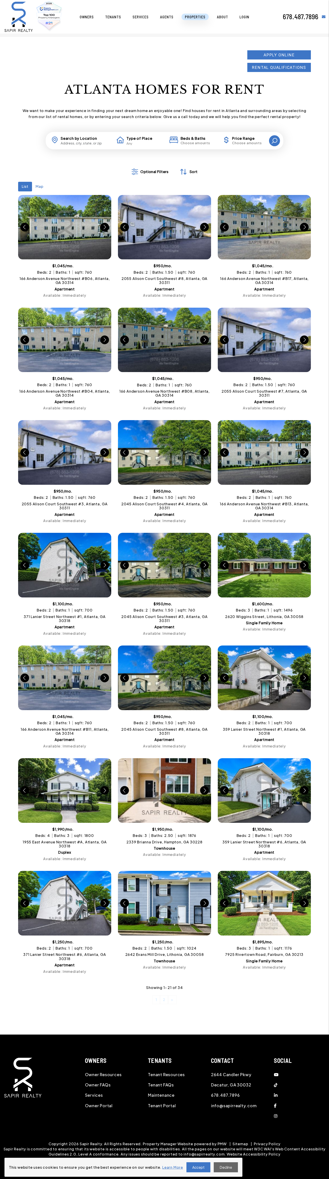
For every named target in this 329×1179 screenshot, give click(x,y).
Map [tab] (39, 186)
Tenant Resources (166, 1074)
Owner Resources (103, 1074)
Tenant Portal (162, 1105)
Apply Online (279, 55)
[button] (324, 16)
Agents (166, 17)
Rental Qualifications (279, 67)
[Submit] (274, 140)
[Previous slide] (24, 227)
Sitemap (240, 1143)
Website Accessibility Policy (253, 1154)
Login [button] (244, 17)
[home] (18, 16)
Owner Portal (99, 1105)
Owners (87, 17)
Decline (226, 1167)
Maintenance (161, 1095)
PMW (222, 1143)
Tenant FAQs (161, 1084)
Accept (198, 1167)
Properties (195, 17)
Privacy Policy (267, 1143)
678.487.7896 (301, 17)
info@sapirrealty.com (234, 1105)
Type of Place (139, 138)
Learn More (172, 1167)
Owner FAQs (98, 1084)
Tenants (113, 17)
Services (140, 17)
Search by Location (79, 138)
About (222, 17)
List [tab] (25, 186)
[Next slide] (104, 227)
